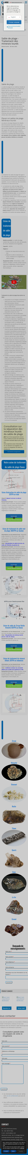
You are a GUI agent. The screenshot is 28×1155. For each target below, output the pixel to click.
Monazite (14, 762)
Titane (14, 828)
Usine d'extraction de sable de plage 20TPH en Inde (14, 493)
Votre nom (4, 1041)
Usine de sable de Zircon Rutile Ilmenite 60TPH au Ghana (14, 626)
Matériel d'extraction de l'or (17, 2)
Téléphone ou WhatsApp (8, 1052)
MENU (3, 2)
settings (22, 1148)
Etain (14, 872)
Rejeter (13, 1151)
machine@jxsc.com (11, 1133)
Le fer (14, 897)
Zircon (14, 740)
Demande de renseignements (14, 451)
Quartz (14, 850)
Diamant (14, 784)
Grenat (14, 919)
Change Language (14, 22)
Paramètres (21, 1151)
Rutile (14, 806)
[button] (26, 2)
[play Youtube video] (14, 282)
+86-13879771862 (8, 1131)
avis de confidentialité (12, 1096)
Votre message (6, 1063)
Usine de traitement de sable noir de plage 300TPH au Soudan (14, 529)
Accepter (6, 1151)
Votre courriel (6, 1046)
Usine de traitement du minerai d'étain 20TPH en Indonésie (14, 659)
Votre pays (4, 1058)
